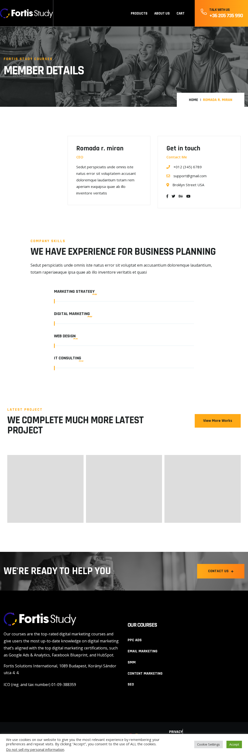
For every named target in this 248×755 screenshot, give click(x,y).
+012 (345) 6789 (187, 166)
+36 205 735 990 (226, 15)
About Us (162, 13)
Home (193, 100)
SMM (132, 662)
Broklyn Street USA (187, 184)
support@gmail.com (190, 175)
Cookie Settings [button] (208, 744)
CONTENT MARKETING (145, 673)
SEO (131, 684)
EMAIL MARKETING (142, 651)
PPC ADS (135, 640)
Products (139, 13)
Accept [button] (234, 744)
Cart (181, 13)
